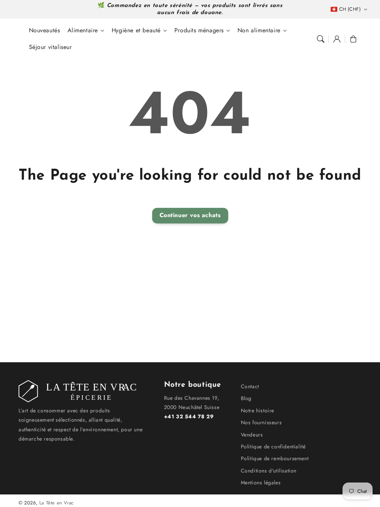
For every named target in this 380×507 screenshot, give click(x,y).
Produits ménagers (199, 31)
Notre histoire (257, 410)
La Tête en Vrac (56, 502)
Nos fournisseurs (261, 422)
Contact (250, 386)
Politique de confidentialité (273, 446)
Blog (246, 398)
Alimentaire (83, 31)
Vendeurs (252, 434)
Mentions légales (261, 482)
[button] (320, 39)
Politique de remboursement (275, 458)
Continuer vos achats (190, 215)
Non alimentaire (259, 31)
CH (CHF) (350, 9)
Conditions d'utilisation (269, 470)
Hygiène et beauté (136, 31)
